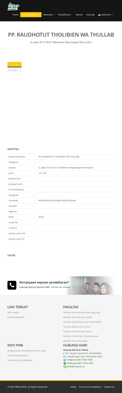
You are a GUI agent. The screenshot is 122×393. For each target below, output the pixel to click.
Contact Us (109, 386)
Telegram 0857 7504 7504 (79, 359)
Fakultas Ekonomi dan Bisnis (77, 331)
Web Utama (13, 312)
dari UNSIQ (12, 70)
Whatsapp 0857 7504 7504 (79, 363)
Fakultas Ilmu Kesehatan (75, 340)
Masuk (79, 14)
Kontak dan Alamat (60, 287)
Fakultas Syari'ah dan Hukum (77, 317)
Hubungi (90, 14)
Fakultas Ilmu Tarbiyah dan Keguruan (81, 312)
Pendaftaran (64, 14)
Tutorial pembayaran (17, 355)
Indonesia (105, 14)
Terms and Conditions (90, 386)
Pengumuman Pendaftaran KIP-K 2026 (26, 350)
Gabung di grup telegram (20, 360)
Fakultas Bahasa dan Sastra (77, 326)
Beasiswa (48, 14)
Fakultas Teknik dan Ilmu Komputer (80, 336)
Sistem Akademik (15, 317)
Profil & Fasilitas (30, 14)
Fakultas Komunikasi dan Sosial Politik (82, 322)
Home (15, 14)
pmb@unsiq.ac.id (75, 366)
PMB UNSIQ (21, 386)
